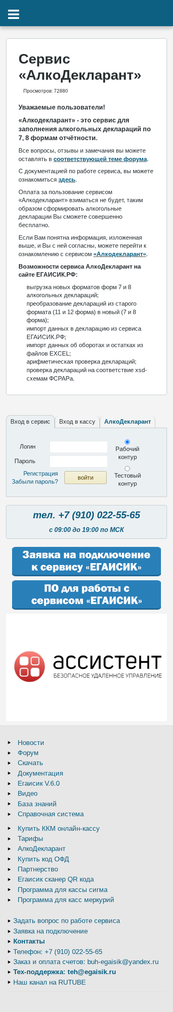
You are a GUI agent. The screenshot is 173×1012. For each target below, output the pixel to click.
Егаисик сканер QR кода (56, 879)
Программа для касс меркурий (66, 900)
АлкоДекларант (127, 421)
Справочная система (51, 814)
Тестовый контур (127, 479)
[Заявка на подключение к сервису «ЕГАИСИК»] (86, 561)
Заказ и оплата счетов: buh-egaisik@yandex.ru (86, 962)
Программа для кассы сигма (62, 890)
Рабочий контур (127, 452)
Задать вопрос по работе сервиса (66, 921)
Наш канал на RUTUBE (49, 982)
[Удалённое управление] (86, 667)
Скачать (30, 763)
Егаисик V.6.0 (39, 783)
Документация (40, 773)
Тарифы (30, 838)
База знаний (37, 804)
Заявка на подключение (50, 931)
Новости (31, 743)
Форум (28, 753)
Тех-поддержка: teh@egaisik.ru (64, 972)
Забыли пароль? (35, 481)
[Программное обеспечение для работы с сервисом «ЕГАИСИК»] (86, 595)
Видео (27, 793)
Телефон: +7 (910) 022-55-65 (57, 952)
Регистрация (40, 473)
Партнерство (38, 869)
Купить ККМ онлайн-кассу (59, 828)
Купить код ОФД (43, 859)
